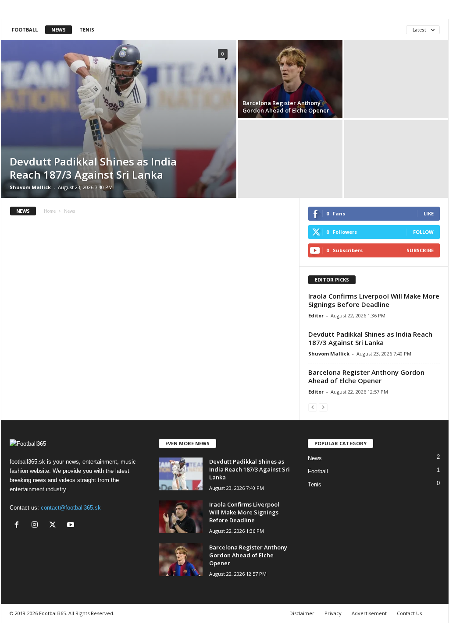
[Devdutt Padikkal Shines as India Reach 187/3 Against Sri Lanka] (118, 119)
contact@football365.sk (71, 507)
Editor (316, 315)
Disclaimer (301, 613)
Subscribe (420, 250)
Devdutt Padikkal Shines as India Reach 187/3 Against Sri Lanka (93, 168)
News (58, 29)
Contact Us (409, 613)
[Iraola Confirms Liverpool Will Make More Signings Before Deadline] (181, 516)
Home (50, 211)
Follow (423, 232)
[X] (55, 525)
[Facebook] (19, 525)
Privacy (333, 613)
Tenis (86, 29)
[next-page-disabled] (323, 407)
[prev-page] (312, 407)
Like (429, 213)
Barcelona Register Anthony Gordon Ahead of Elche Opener (285, 106)
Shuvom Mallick (30, 187)
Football (25, 29)
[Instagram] (37, 525)
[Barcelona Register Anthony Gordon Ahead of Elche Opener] (290, 79)
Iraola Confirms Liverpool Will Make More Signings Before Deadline (373, 300)
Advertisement (369, 613)
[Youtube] (72, 525)
